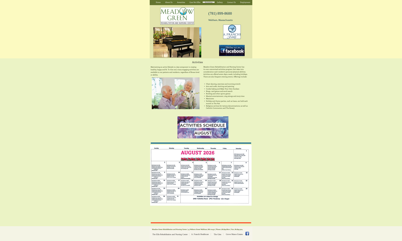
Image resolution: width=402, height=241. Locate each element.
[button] (177, 42)
